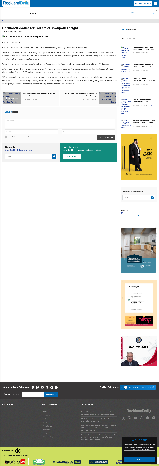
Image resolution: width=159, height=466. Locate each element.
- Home (44, 411)
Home (4, 21)
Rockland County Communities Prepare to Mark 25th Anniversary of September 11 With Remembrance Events (98, 428)
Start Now (72, 156)
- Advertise (46, 430)
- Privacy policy (47, 437)
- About (44, 422)
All (123, 38)
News (12, 21)
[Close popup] (154, 439)
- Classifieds (46, 415)
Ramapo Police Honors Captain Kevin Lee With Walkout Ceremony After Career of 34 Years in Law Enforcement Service (98, 437)
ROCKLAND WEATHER (36, 12)
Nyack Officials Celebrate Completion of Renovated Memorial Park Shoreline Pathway (98, 413)
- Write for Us (47, 426)
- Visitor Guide (47, 419)
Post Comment (106, 138)
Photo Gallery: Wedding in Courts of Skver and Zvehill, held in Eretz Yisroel (143, 67)
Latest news (131, 38)
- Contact (45, 433)
